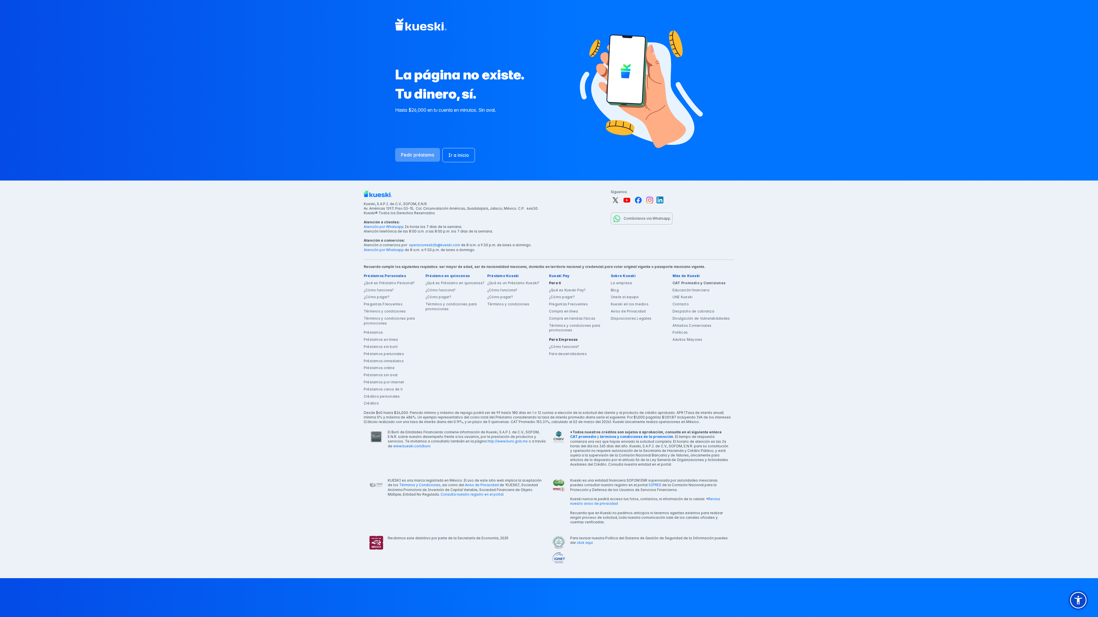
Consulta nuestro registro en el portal (472, 494)
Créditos (371, 403)
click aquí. (585, 542)
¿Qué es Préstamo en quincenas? (454, 283)
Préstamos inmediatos (384, 361)
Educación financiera (691, 290)
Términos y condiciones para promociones (389, 320)
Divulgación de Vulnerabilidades (701, 318)
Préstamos (373, 332)
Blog (615, 290)
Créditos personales (382, 396)
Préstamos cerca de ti (383, 389)
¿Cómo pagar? (376, 297)
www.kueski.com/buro (412, 446)
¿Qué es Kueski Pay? (567, 290)
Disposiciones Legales (631, 318)
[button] (1078, 600)
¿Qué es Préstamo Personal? (389, 283)
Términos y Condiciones (419, 485)
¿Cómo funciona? (379, 290)
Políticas (680, 332)
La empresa (621, 283)
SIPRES (655, 485)
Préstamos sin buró (381, 346)
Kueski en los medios (630, 304)
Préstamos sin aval (380, 375)
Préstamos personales (384, 354)
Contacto (681, 304)
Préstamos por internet (384, 382)
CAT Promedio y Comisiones (699, 283)
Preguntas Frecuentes (383, 304)
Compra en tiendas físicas (572, 318)
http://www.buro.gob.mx (508, 441)
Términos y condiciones (385, 311)
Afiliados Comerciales (692, 325)
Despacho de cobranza (693, 311)
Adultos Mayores (688, 339)
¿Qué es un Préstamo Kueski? (513, 283)
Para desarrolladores (568, 354)
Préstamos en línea (381, 339)
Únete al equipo (625, 297)
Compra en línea (563, 311)
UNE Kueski (683, 297)
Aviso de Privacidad (628, 311)
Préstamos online (379, 368)
